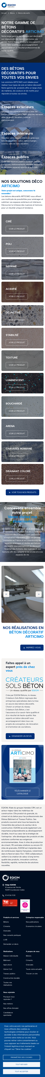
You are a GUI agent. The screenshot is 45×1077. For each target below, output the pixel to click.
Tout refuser (21, 1064)
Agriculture (7, 965)
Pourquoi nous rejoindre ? (9, 998)
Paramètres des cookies (21, 1057)
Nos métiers (8, 1004)
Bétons (12, 13)
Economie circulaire (34, 926)
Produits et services (11, 917)
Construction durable (11, 978)
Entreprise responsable (35, 917)
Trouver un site (32, 974)
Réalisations (8, 951)
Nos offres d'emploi (10, 1008)
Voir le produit (17, 229)
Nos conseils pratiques (12, 935)
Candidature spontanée (8, 1014)
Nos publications (32, 922)
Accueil (3, 13)
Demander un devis (22, 736)
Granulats (7, 931)
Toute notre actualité (34, 969)
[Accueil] (10, 5)
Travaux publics (9, 974)
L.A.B (5, 940)
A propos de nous (32, 951)
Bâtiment (6, 960)
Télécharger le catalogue (22, 792)
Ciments (6, 926)
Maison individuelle (10, 956)
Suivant (39, 594)
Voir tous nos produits (24, 492)
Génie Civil (7, 969)
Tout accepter (21, 1071)
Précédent (6, 594)
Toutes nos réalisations (7, 984)
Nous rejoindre (9, 992)
